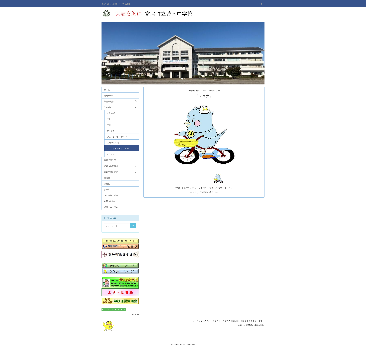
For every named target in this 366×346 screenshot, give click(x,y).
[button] (114, 53)
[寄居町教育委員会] (120, 254)
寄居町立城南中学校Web (116, 3)
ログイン (260, 3)
